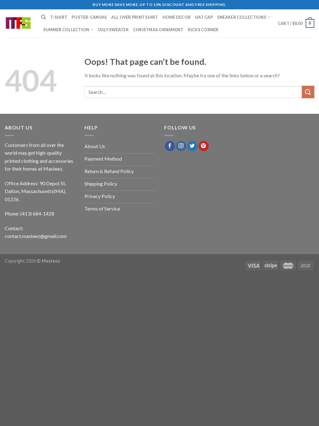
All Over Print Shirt (134, 17)
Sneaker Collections (241, 17)
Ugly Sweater (113, 29)
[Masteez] (18, 23)
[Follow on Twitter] (192, 146)
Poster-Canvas (89, 17)
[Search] (43, 17)
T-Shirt (58, 17)
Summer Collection (66, 29)
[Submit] (308, 92)
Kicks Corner (203, 29)
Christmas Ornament (158, 29)
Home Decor (177, 17)
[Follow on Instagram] (181, 146)
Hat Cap (204, 17)
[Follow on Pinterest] (203, 146)
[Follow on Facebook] (170, 146)
